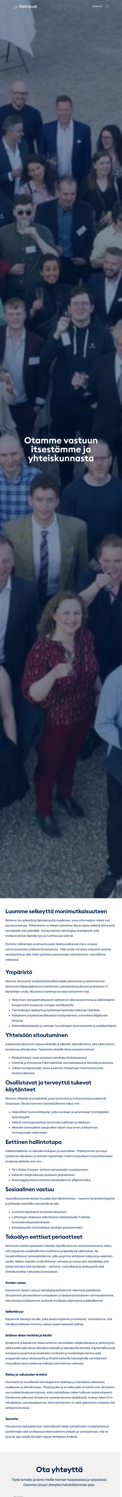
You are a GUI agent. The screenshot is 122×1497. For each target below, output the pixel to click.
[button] (107, 6)
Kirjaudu (97, 6)
